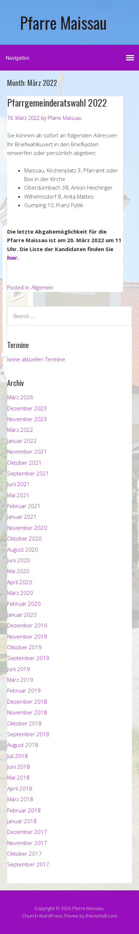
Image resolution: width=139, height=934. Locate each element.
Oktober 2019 (24, 647)
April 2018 (19, 788)
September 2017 (28, 864)
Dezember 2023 (27, 408)
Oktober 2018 (24, 723)
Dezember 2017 (27, 831)
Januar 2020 (22, 614)
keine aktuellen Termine (36, 359)
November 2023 (27, 418)
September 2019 (28, 657)
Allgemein (42, 287)
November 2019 (27, 636)
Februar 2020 (24, 603)
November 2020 (27, 527)
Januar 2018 (22, 821)
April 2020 (19, 582)
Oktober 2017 (24, 853)
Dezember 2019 (27, 625)
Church (30, 916)
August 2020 (22, 549)
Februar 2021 (24, 505)
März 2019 (20, 679)
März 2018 (20, 799)
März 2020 (20, 592)
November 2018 (27, 712)
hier (12, 257)
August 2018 (22, 744)
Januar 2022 (22, 440)
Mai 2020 (18, 570)
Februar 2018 (24, 810)
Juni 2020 (18, 560)
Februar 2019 (24, 690)
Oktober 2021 (24, 462)
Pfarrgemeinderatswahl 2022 (57, 102)
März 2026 (20, 397)
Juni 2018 (18, 766)
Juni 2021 (18, 484)
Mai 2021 (18, 495)
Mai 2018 (18, 777)
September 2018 (28, 734)
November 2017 (27, 842)
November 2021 (27, 451)
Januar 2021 (22, 516)
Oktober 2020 (24, 538)
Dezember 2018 (27, 701)
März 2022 (20, 429)
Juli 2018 (17, 755)
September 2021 (28, 473)
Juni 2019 (18, 669)
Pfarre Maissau (63, 22)
